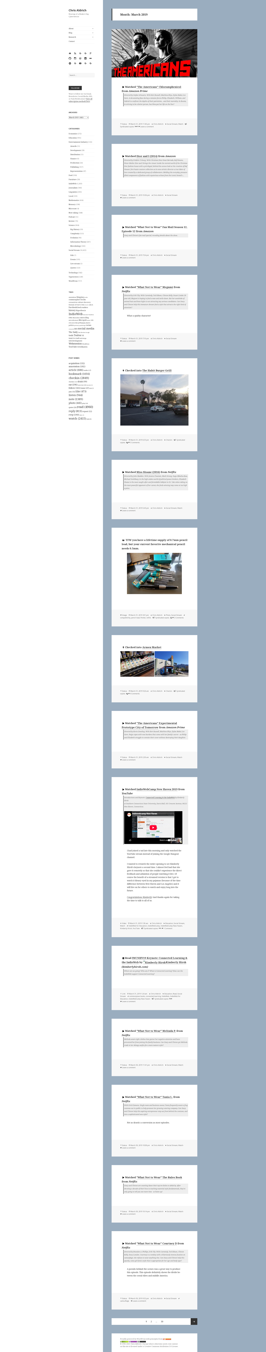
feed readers (82, 307)
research (71, 329)
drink (82, 381)
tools (71, 335)
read (85, 407)
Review (72, 221)
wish (88, 419)
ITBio (70, 318)
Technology (73, 273)
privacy (76, 325)
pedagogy (81, 323)
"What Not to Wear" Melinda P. (156, 1031)
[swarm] (126, 442)
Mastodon (76, 318)
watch (77, 418)
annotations (72, 297)
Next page (194, 1321)
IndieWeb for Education (138, 926)
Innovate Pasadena (88, 314)
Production (74, 163)
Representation (76, 171)
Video (124, 923)
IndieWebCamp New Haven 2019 (157, 789)
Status (124, 124)
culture (80, 302)
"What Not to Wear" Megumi (154, 287)
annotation (77, 366)
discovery (87, 302)
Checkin (169, 440)
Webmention (75, 343)
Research (72, 37)
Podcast (72, 217)
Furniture (72, 179)
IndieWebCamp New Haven (171, 926)
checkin (79, 378)
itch (91, 388)
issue (85, 388)
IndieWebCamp (154, 926)
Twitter (78, 335)
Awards (73, 146)
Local (71, 196)
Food (70, 175)
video (81, 415)
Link (123, 994)
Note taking (73, 213)
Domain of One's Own (77, 305)
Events (73, 259)
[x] (171, 618)
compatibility (125, 618)
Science (72, 225)
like (81, 391)
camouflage (124, 1301)
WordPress (73, 281)
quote (72, 407)
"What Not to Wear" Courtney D (156, 1243)
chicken (73, 382)
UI (83, 335)
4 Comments (135, 693)
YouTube (73, 346)
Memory (72, 204)
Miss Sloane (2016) (148, 472)
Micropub (83, 320)
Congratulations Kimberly (139, 897)
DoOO (87, 305)
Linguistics (73, 192)
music (88, 320)
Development (75, 150)
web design (82, 338)
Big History (74, 229)
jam (72, 392)
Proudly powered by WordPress (133, 1339)
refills (148, 618)
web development (75, 341)
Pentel (143, 618)
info (160, 928)
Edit (72, 255)
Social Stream (74, 250)
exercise (82, 385)
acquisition (77, 363)
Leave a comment (147, 126)
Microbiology (75, 246)
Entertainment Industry (78, 142)
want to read (74, 338)
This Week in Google (84, 332)
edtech (91, 305)
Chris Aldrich (77, 10)
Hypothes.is (81, 310)
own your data (73, 323)
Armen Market (151, 647)
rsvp (74, 414)
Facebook (73, 307)
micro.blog (84, 317)
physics (88, 323)
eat (73, 384)
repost (87, 411)
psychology (82, 325)
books (86, 297)
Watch (180, 124)
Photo (168, 615)
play (85, 403)
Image (124, 615)
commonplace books (77, 299)
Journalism (73, 188)
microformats (73, 320)
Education (73, 138)
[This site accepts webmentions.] (133, 1341)
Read (175, 994)
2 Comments (179, 618)
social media (86, 328)
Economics (73, 134)
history (72, 310)
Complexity (74, 233)
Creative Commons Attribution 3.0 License (161, 1346)
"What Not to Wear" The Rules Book (159, 1177)
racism (88, 325)
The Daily (73, 332)
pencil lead (135, 618)
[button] (154, 400)
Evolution (74, 238)
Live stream (75, 263)
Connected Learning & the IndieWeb (160, 797)
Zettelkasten (82, 347)
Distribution (75, 154)
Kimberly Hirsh (126, 928)
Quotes (73, 268)
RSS (76, 329)
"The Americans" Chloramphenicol (158, 87)
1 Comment (167, 928)
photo (75, 403)
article (76, 370)
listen (76, 395)
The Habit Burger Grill (157, 370)
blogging (80, 297)
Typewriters (74, 277)
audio (87, 370)
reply (75, 411)
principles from (156, 1339)
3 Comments (135, 442)
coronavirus (73, 302)
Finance (73, 158)
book (136, 126)
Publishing (74, 167)
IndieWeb (72, 183)
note (76, 399)
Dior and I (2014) (147, 156)
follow (74, 387)
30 (163, 1321)
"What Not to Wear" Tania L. (154, 1097)
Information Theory (78, 242)
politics (71, 325)
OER (92, 320)
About (71, 28)
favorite (90, 385)
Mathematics (74, 200)
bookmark (79, 374)
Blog (70, 33)
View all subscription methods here (80, 100)
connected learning (153, 996)
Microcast (72, 208)
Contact (72, 41)
